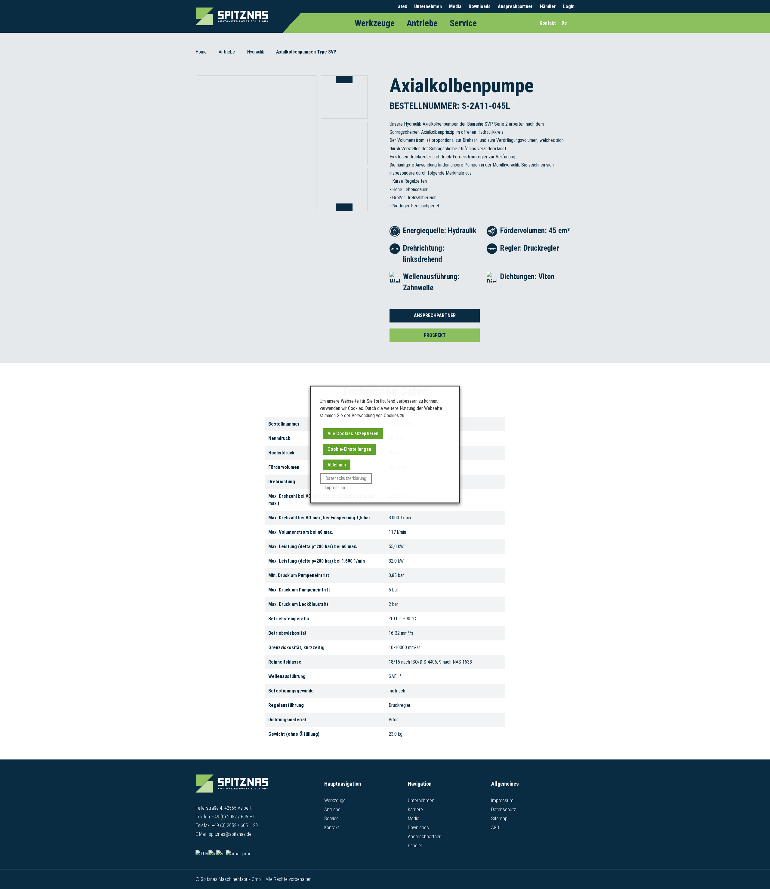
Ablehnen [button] (337, 465)
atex (402, 6)
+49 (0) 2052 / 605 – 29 (235, 825)
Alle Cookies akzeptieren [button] (353, 433)
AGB (495, 827)
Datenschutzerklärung (345, 478)
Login (568, 6)
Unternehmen (428, 6)
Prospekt (435, 335)
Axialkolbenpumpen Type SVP (306, 52)
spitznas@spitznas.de (230, 834)
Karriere (415, 809)
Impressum (502, 800)
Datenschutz (503, 809)
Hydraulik (255, 52)
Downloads (480, 6)
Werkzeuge (375, 23)
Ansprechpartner (515, 6)
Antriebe (422, 23)
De (564, 23)
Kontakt (331, 827)
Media (455, 6)
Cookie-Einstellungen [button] (349, 449)
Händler (548, 6)
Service (463, 23)
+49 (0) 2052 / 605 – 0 (234, 817)
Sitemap (499, 818)
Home (201, 52)
